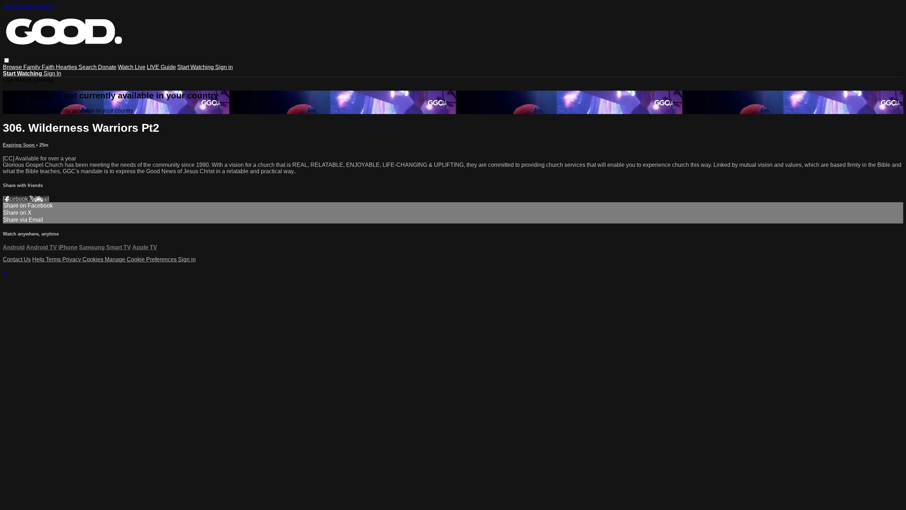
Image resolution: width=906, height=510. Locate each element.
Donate (107, 67)
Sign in (224, 67)
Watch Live (131, 67)
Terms (54, 259)
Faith (49, 67)
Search (88, 67)
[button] (6, 60)
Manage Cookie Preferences (141, 259)
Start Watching (196, 67)
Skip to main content (28, 6)
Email (42, 199)
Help (39, 259)
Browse (13, 67)
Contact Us (17, 259)
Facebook (16, 199)
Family (32, 67)
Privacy (72, 259)
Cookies (93, 259)
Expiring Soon (19, 145)
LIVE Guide (161, 67)
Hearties (67, 67)
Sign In (52, 73)
